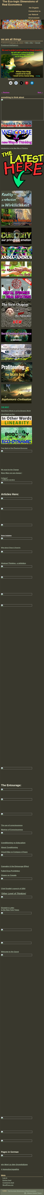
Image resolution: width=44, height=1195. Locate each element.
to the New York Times (10, 910)
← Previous (5, 92)
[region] (22, 24)
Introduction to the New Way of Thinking (14, 148)
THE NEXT (5, 407)
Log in (5, 1178)
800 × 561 (29, 43)
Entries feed (7, 1180)
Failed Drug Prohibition (10, 871)
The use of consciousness (12, 825)
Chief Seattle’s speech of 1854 (13, 889)
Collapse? (4, 478)
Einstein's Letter (7, 908)
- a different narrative (8, 480)
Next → (40, 92)
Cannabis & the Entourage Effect (15, 866)
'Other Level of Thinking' (13, 893)
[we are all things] (22, 63)
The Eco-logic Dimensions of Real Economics (22, 1191)
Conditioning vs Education (13, 843)
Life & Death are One (8, 414)
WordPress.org (8, 1185)
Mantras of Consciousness (12, 830)
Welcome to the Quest (10, 952)
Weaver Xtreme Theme (34, 1193)
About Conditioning (9, 847)
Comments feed (8, 1183)
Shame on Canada (8, 875)
